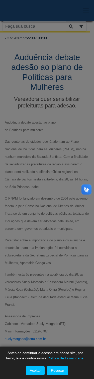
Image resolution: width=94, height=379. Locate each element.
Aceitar (35, 370)
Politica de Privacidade (65, 358)
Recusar (57, 370)
